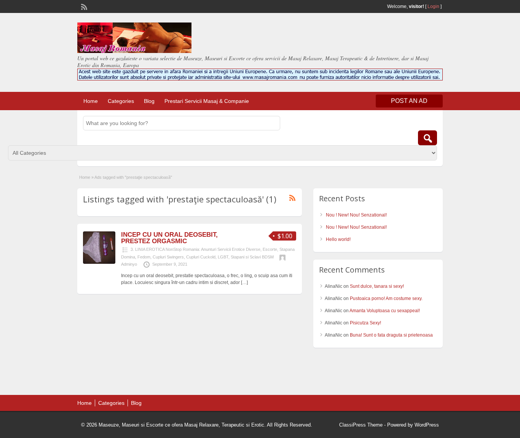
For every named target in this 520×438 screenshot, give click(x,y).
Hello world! (338, 239)
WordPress (427, 425)
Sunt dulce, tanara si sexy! (377, 286)
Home (90, 101)
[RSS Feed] (83, 6)
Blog (149, 101)
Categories (121, 101)
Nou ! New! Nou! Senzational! (356, 215)
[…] (244, 282)
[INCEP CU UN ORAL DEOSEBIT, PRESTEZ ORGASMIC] (99, 262)
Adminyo (129, 264)
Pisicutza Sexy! (365, 323)
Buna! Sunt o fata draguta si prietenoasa (391, 335)
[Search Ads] (427, 137)
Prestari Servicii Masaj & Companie (206, 101)
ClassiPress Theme (361, 425)
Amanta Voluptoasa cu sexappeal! (384, 310)
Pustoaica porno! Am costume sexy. (386, 298)
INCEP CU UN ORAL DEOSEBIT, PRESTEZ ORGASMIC (169, 238)
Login (433, 6)
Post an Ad (409, 101)
